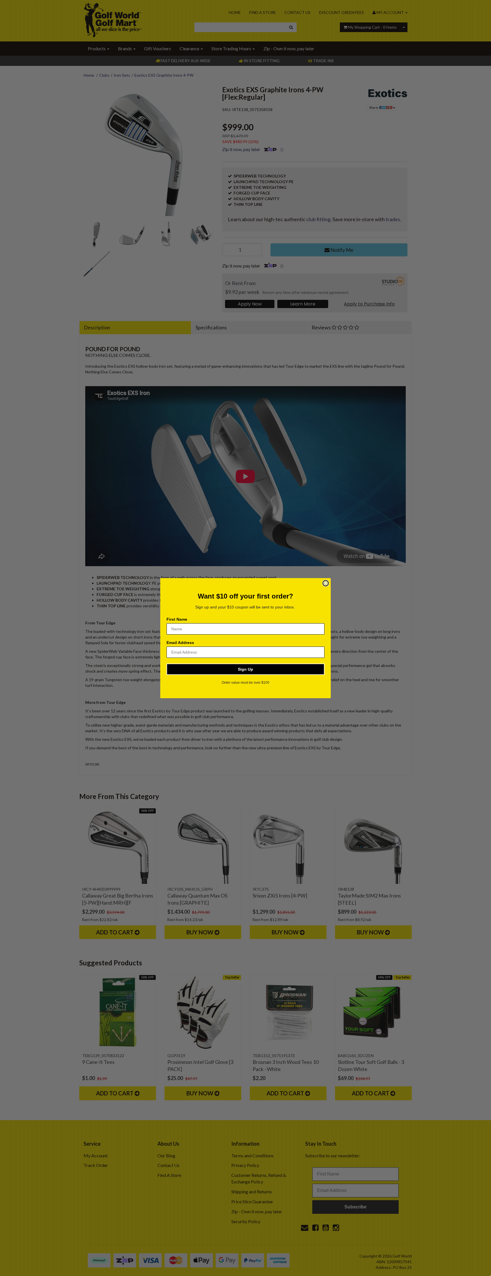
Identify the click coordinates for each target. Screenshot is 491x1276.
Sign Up (245, 669)
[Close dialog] (325, 583)
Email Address (180, 642)
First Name (177, 619)
